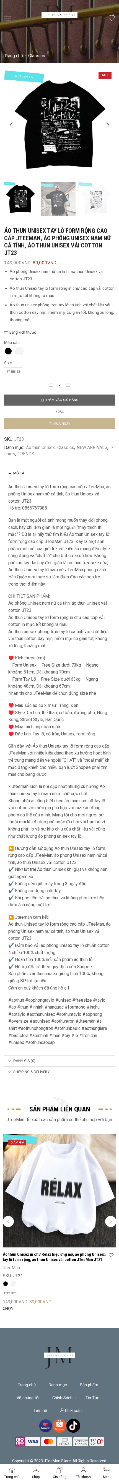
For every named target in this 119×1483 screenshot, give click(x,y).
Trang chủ (13, 55)
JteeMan (11, 1267)
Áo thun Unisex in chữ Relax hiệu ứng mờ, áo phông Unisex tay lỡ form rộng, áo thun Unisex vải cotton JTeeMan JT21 (53, 1257)
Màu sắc (12, 342)
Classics (36, 55)
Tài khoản (73, 1410)
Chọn (8, 1308)
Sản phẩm (89, 1384)
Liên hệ (40, 1410)
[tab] (59, 473)
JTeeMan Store (57, 1461)
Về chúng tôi (28, 1397)
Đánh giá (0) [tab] (24, 1061)
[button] (11, 125)
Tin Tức (92, 1397)
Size (8, 363)
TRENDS (26, 453)
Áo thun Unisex (40, 447)
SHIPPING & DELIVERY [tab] (31, 1072)
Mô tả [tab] (18, 473)
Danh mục (58, 1384)
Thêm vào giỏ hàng (62, 400)
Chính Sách (62, 1397)
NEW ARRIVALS (92, 447)
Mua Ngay (61, 423)
